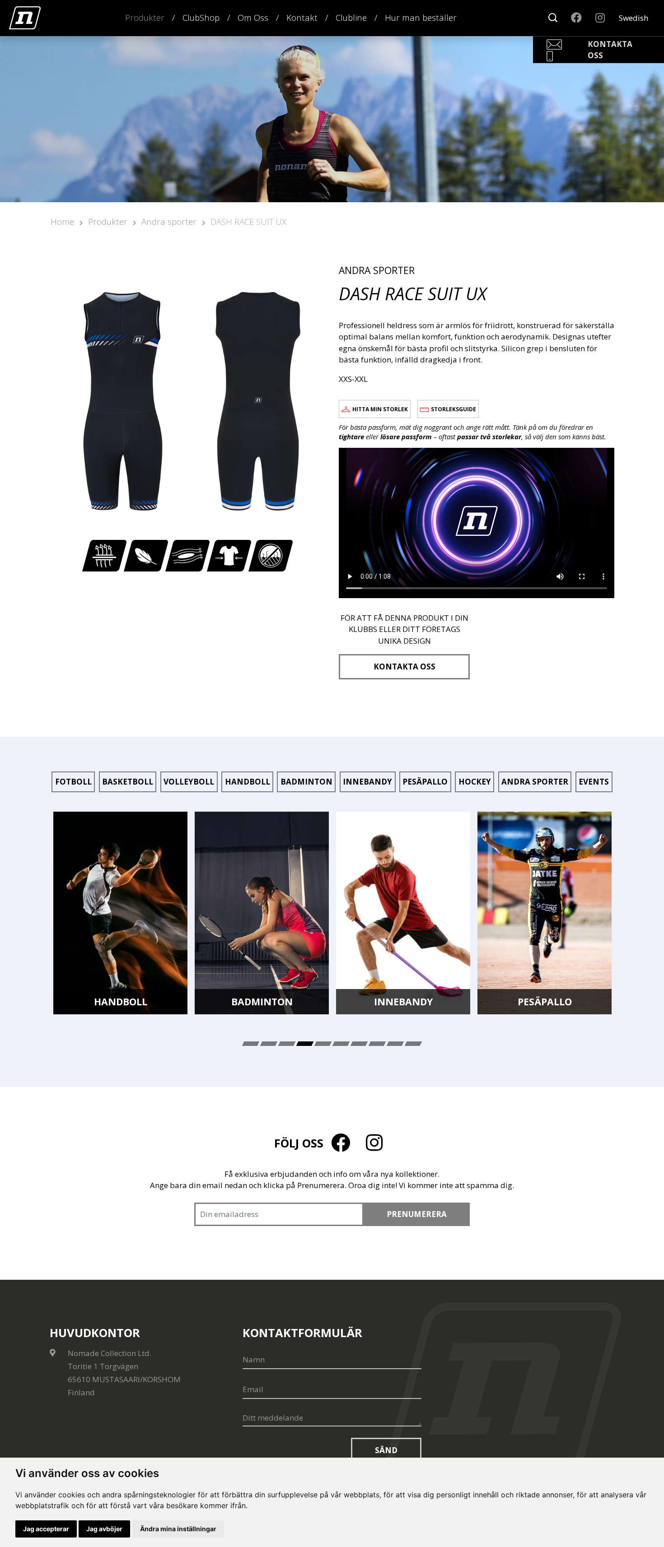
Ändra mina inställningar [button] (178, 1529)
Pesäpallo (425, 781)
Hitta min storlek (380, 409)
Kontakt (302, 17)
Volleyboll (189, 781)
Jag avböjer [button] (104, 1529)
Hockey (474, 781)
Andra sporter (168, 221)
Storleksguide (453, 409)
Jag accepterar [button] (46, 1529)
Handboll (247, 781)
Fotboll (73, 781)
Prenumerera (417, 1214)
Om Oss (253, 17)
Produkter (144, 17)
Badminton (306, 781)
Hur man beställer (421, 17)
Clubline (351, 17)
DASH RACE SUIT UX (248, 221)
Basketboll (127, 781)
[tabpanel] (120, 913)
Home (62, 221)
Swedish (633, 18)
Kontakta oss (404, 666)
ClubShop (201, 17)
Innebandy (367, 781)
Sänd (386, 1450)
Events (594, 781)
